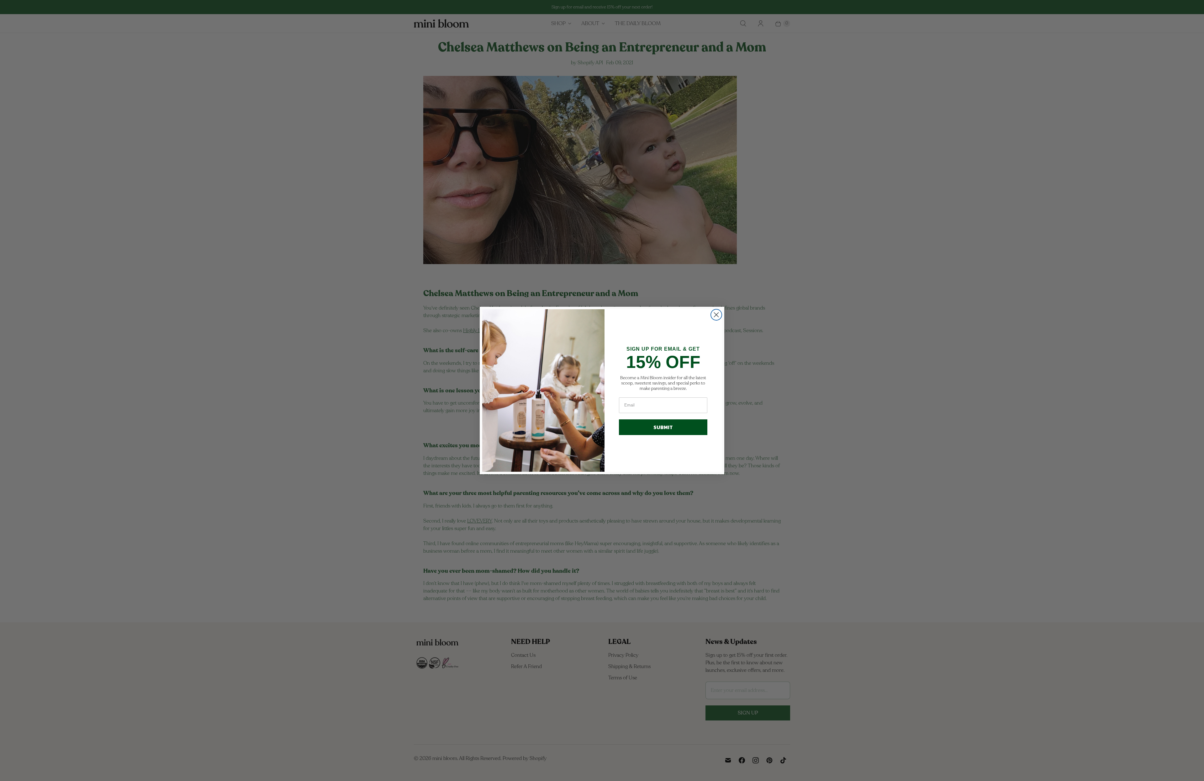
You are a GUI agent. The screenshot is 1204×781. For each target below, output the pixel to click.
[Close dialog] (716, 314)
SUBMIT (663, 427)
